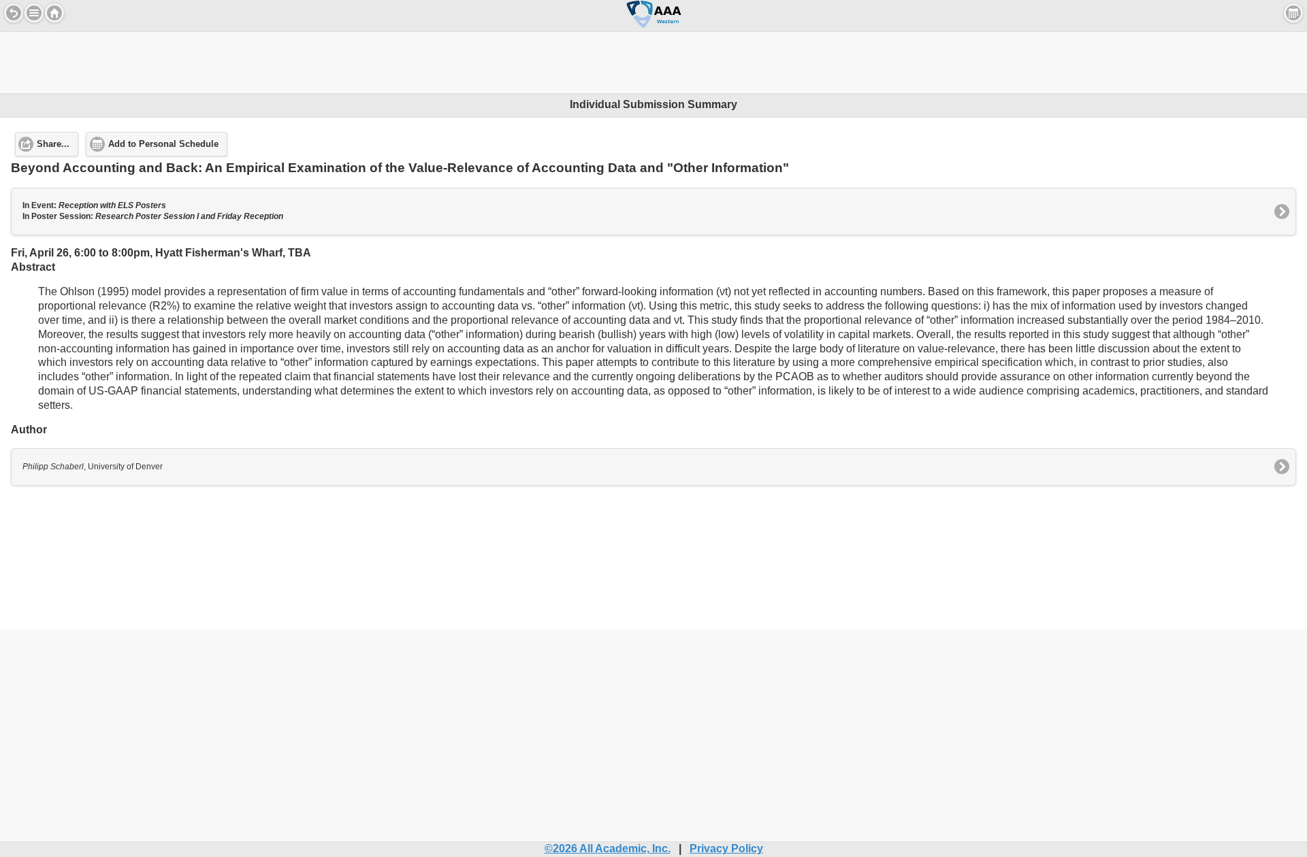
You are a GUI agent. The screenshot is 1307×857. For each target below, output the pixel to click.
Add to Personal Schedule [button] (163, 144)
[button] (34, 13)
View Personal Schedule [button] (1293, 13)
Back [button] (13, 13)
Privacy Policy (726, 848)
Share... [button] (53, 144)
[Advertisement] (653, 62)
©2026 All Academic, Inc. (608, 848)
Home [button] (54, 13)
